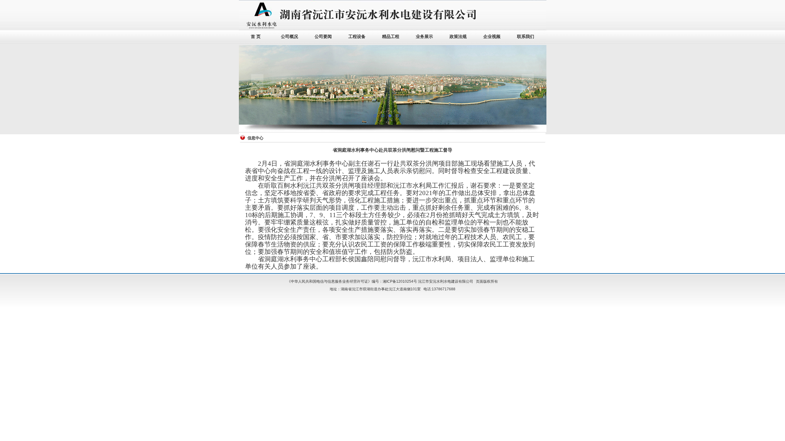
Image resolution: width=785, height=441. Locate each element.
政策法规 (458, 36)
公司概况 (289, 36)
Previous (257, 85)
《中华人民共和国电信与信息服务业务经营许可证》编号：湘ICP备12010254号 (352, 281)
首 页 (256, 36)
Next (528, 85)
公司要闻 (323, 36)
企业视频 (491, 36)
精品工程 (390, 36)
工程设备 (357, 36)
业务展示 (424, 36)
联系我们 (525, 36)
